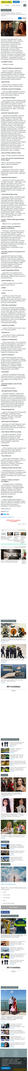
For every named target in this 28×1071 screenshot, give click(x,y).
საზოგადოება (6, 10)
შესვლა (24, 1)
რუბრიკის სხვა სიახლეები (10, 739)
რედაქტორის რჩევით (8, 621)
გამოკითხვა (5, 864)
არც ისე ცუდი (6, 897)
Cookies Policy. (5, 1065)
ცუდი (4, 900)
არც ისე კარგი (6, 894)
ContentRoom (20, 547)
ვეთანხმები (6, 1068)
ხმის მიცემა (13, 907)
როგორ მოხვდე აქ (21, 530)
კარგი (4, 892)
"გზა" (7, 511)
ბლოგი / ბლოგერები (16, 5)
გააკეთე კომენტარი (21, 524)
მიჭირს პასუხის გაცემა (8, 903)
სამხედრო (5, 842)
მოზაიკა (4, 775)
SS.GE (2, 530)
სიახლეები (7, 5)
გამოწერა (16, 2)
